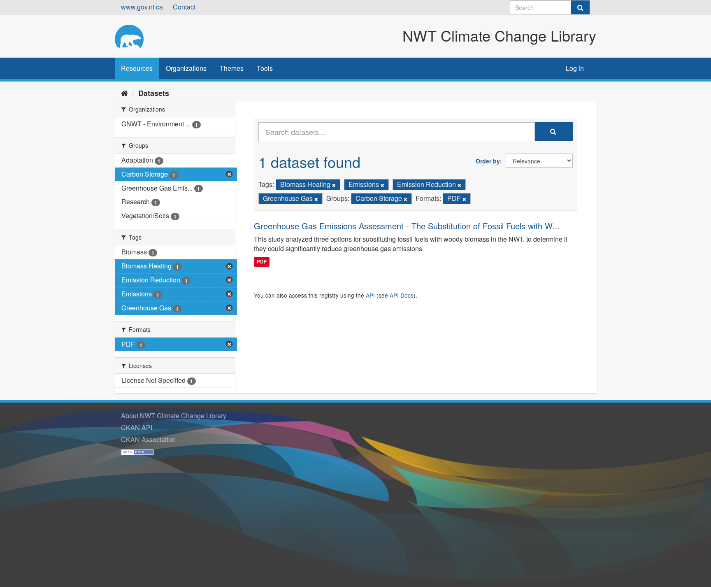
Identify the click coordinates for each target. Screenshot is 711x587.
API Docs (402, 295)
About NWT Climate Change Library (173, 415)
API (370, 295)
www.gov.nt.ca (142, 7)
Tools (265, 68)
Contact (184, 7)
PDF (262, 261)
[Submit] (580, 7)
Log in (575, 68)
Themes (232, 68)
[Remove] (334, 185)
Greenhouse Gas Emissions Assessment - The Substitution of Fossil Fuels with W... (407, 226)
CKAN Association (148, 439)
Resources (137, 68)
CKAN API (136, 427)
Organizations (186, 68)
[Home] (124, 92)
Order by (488, 161)
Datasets (153, 93)
